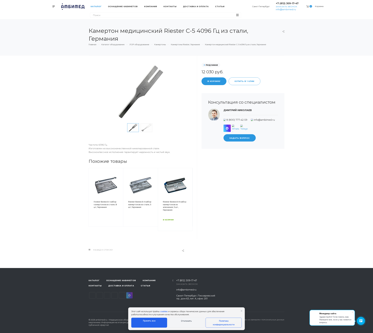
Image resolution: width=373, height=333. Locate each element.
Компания (149, 280)
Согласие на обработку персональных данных (261, 320)
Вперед (189, 203)
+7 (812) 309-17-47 (287, 3)
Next (158, 127)
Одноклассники (114, 295)
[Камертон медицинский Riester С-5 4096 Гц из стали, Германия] (141, 92)
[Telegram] (244, 128)
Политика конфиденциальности (223, 323)
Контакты (95, 285)
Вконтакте (92, 295)
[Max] (227, 128)
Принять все (149, 320)
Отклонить (186, 321)
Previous (122, 127)
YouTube (107, 295)
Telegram (100, 295)
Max (129, 295)
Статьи (145, 285)
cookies (164, 311)
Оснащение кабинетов (121, 280)
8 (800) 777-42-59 (236, 119)
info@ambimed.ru (286, 9)
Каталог (94, 280)
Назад (92, 203)
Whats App (122, 295)
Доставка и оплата (121, 285)
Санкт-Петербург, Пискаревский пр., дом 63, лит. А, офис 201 (195, 297)
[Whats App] (235, 128)
